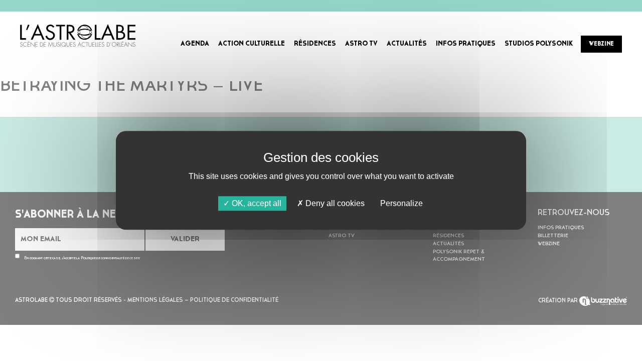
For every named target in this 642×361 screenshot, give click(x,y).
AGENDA (195, 44)
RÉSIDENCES (315, 44)
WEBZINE (601, 44)
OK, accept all (255, 203)
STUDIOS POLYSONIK (539, 44)
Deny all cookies (334, 203)
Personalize (401, 203)
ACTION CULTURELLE (251, 44)
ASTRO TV (361, 44)
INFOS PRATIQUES (466, 44)
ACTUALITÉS (407, 44)
